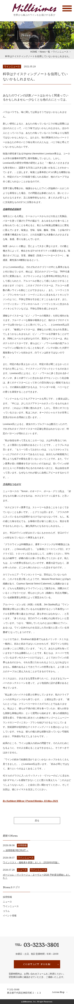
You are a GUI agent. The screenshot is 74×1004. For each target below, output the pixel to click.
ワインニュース (12, 66)
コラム (6, 911)
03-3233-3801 (41, 944)
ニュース (7, 901)
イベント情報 (10, 915)
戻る (37, 820)
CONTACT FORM (37, 964)
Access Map (58, 992)
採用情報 (7, 897)
